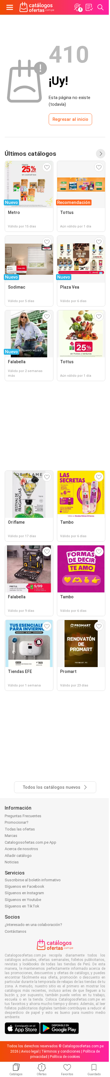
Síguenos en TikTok (22, 906)
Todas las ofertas (20, 829)
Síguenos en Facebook (24, 886)
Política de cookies (65, 1057)
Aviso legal (30, 1051)
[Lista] (89, 7)
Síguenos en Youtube (23, 899)
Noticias (12, 862)
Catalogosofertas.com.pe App (30, 842)
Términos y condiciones (60, 1051)
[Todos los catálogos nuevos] (100, 153)
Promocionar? (16, 822)
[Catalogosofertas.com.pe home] (36, 7)
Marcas (11, 835)
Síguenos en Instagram (24, 893)
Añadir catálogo (18, 855)
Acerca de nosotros (21, 849)
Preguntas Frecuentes (23, 816)
